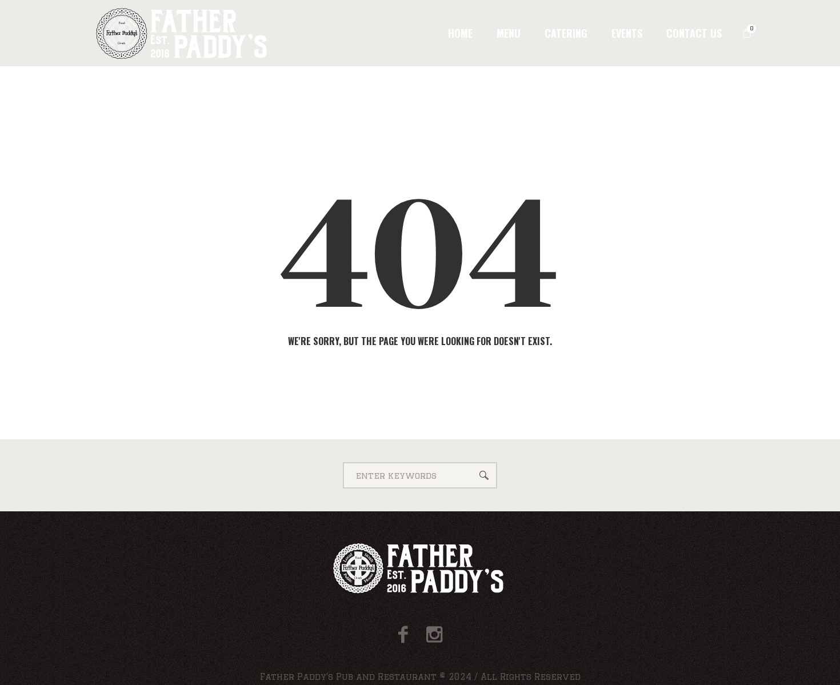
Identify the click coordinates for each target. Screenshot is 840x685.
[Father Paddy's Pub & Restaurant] (420, 568)
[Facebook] (403, 634)
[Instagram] (434, 634)
